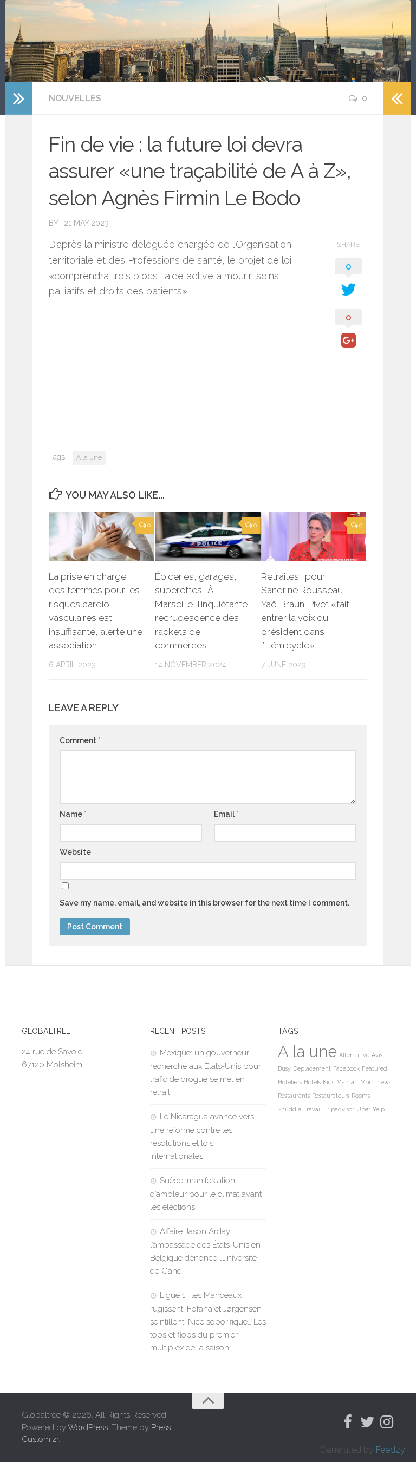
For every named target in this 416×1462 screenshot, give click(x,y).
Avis (377, 1055)
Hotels (312, 1082)
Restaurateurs (330, 1095)
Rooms (361, 1095)
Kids (328, 1082)
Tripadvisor (339, 1109)
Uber (363, 1109)
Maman (347, 1082)
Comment (80, 740)
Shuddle (289, 1109)
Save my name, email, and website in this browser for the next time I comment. (204, 903)
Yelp (379, 1109)
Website (75, 852)
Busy (284, 1068)
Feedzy (390, 1450)
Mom (367, 1082)
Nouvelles (75, 98)
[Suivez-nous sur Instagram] (386, 1422)
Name (73, 814)
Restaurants (294, 1095)
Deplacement (312, 1068)
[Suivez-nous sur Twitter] (367, 1422)
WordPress (88, 1427)
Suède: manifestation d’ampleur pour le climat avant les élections (206, 1194)
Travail (312, 1109)
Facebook (346, 1068)
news (384, 1082)
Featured (374, 1068)
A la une (89, 457)
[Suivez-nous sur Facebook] (347, 1422)
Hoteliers (290, 1082)
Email (226, 814)
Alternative (354, 1055)
